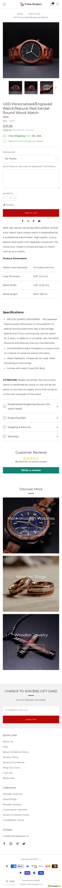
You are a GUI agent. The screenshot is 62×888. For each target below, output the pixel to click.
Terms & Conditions (13, 762)
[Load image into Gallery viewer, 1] (15, 87)
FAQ (5, 747)
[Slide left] (7, 87)
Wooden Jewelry (12, 804)
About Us (8, 741)
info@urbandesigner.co (16, 836)
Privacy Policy (11, 757)
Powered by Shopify (31, 880)
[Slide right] (55, 87)
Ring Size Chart (11, 767)
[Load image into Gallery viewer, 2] (31, 87)
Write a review (31, 470)
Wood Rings (10, 799)
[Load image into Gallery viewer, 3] (46, 87)
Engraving (9, 152)
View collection (31, 531)
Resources (8, 778)
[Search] (57, 4)
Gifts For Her (34, 14)
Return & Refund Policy (16, 752)
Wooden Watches (13, 794)
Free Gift (8, 773)
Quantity (8, 194)
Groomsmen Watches (15, 809)
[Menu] (4, 4)
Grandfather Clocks (13, 820)
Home (20, 14)
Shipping (7, 130)
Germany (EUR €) (29, 859)
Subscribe (31, 719)
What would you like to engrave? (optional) (29, 167)
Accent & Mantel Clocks (16, 815)
